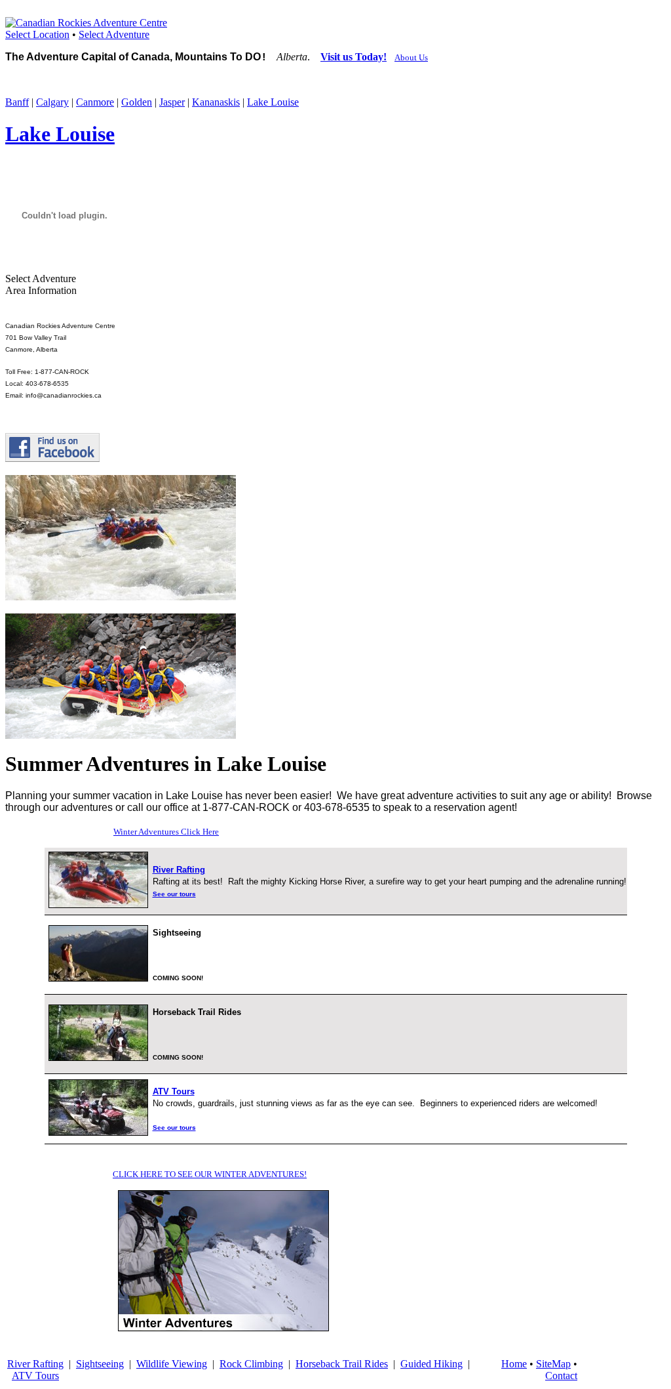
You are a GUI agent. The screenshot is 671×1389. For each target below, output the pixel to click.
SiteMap (553, 1363)
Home (514, 1363)
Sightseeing (100, 1363)
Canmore (95, 102)
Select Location (37, 34)
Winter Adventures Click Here (166, 832)
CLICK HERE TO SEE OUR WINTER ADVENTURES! (210, 1174)
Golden (136, 102)
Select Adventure (114, 34)
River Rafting (35, 1363)
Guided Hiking (431, 1363)
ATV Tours (35, 1375)
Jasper (172, 102)
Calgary (52, 102)
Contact (561, 1375)
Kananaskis (216, 102)
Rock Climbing (251, 1363)
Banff (17, 102)
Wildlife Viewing (171, 1363)
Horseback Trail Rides (342, 1363)
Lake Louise (273, 102)
